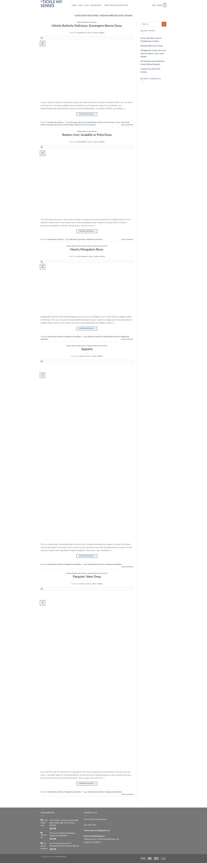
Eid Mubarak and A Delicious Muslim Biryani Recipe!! (153, 62)
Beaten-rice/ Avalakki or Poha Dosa (87, 134)
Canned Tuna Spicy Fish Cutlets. (150, 70)
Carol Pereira (99, 32)
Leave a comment (127, 125)
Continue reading (86, 114)
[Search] (69, 5)
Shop (80, 5)
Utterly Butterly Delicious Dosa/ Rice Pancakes (80, 125)
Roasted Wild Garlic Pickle (152, 46)
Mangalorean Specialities (97, 246)
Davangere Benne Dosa (79, 122)
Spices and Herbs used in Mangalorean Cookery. (151, 39)
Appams (86, 349)
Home (74, 5)
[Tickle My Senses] (53, 5)
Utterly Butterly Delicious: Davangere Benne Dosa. (87, 25)
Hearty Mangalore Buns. (87, 249)
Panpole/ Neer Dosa (87, 576)
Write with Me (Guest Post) (116, 5)
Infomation (95, 5)
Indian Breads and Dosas (87, 22)
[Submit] (164, 24)
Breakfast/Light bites (78, 239)
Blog (86, 5)
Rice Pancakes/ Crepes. (113, 122)
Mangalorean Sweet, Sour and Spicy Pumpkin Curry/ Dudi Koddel (153, 53)
